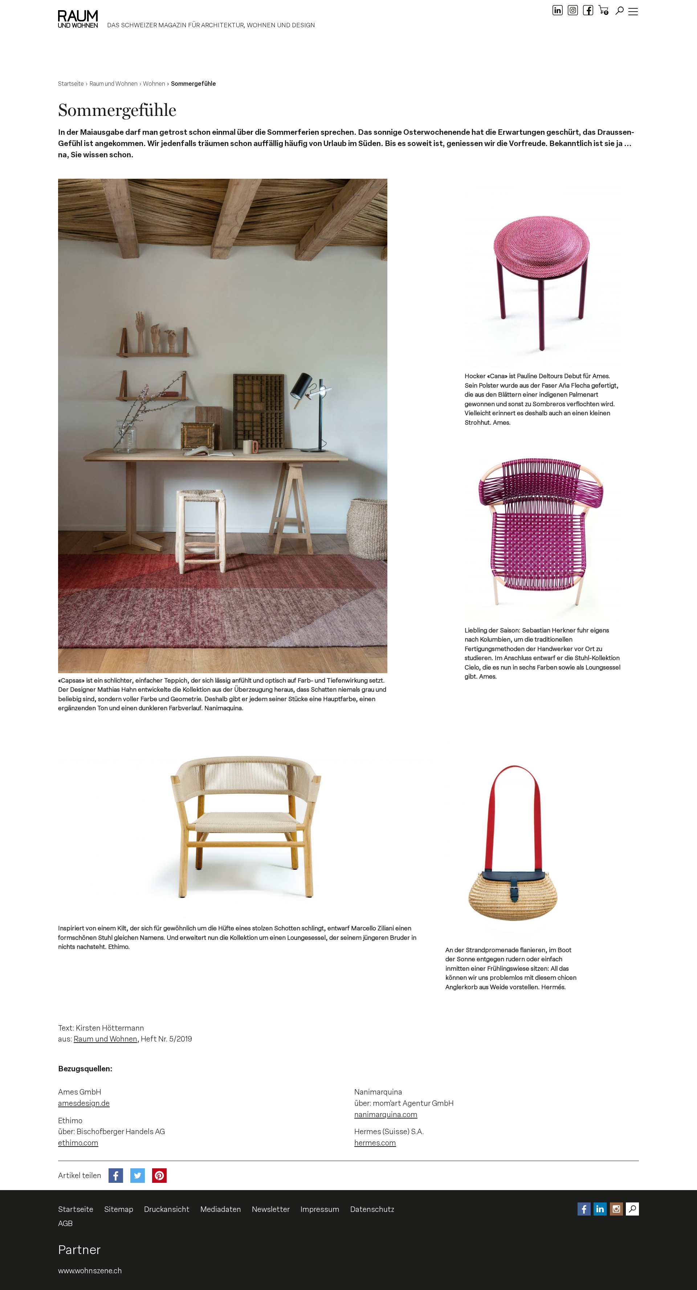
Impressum (320, 1209)
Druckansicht (166, 1209)
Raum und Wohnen (105, 1039)
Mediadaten (220, 1209)
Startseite (75, 1209)
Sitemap (118, 1209)
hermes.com (375, 1143)
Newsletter (271, 1209)
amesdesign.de (84, 1103)
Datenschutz (372, 1209)
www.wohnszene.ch (90, 1270)
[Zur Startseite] (78, 19)
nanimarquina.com (385, 1114)
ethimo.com (78, 1143)
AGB (65, 1223)
